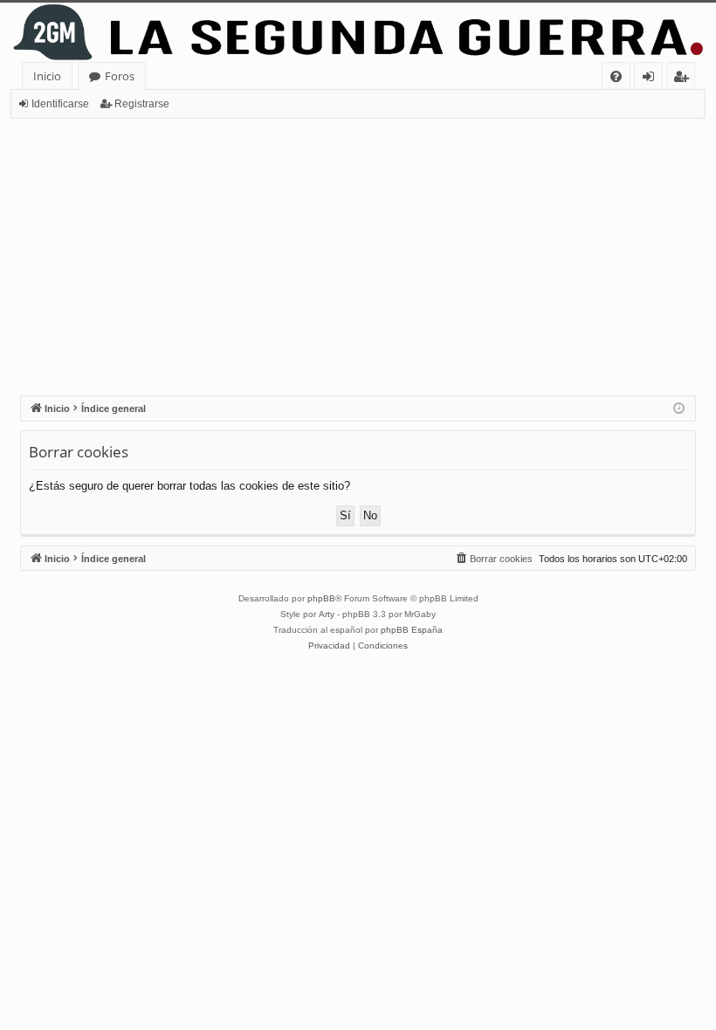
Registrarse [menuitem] (684, 79)
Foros (119, 76)
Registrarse (141, 104)
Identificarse (60, 104)
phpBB (321, 598)
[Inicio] (358, 32)
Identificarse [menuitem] (652, 79)
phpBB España (412, 630)
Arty (326, 614)
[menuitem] (616, 76)
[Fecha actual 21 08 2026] (679, 409)
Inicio (47, 76)
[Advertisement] (358, 249)
